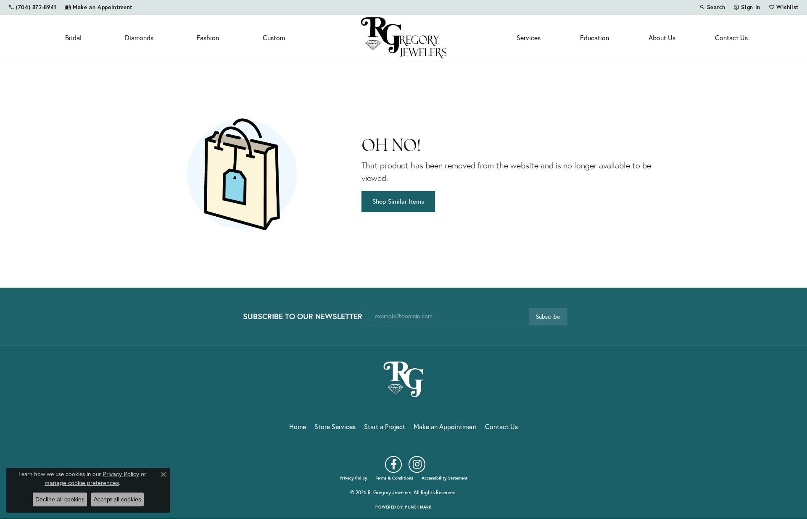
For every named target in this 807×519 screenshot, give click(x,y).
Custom (274, 38)
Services (529, 38)
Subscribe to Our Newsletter (302, 316)
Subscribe (548, 316)
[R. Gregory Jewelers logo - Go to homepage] (404, 38)
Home (297, 426)
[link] (32, 7)
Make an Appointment (445, 426)
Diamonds (139, 38)
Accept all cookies (117, 499)
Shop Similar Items (398, 201)
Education (594, 38)
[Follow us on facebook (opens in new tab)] (393, 464)
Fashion (208, 38)
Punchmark (418, 507)
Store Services (335, 426)
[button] (712, 7)
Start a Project (384, 426)
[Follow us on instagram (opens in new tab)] (417, 464)
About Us (662, 38)
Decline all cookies (59, 499)
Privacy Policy (353, 478)
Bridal (73, 38)
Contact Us (731, 38)
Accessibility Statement (444, 478)
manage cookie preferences (82, 483)
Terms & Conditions (394, 478)
